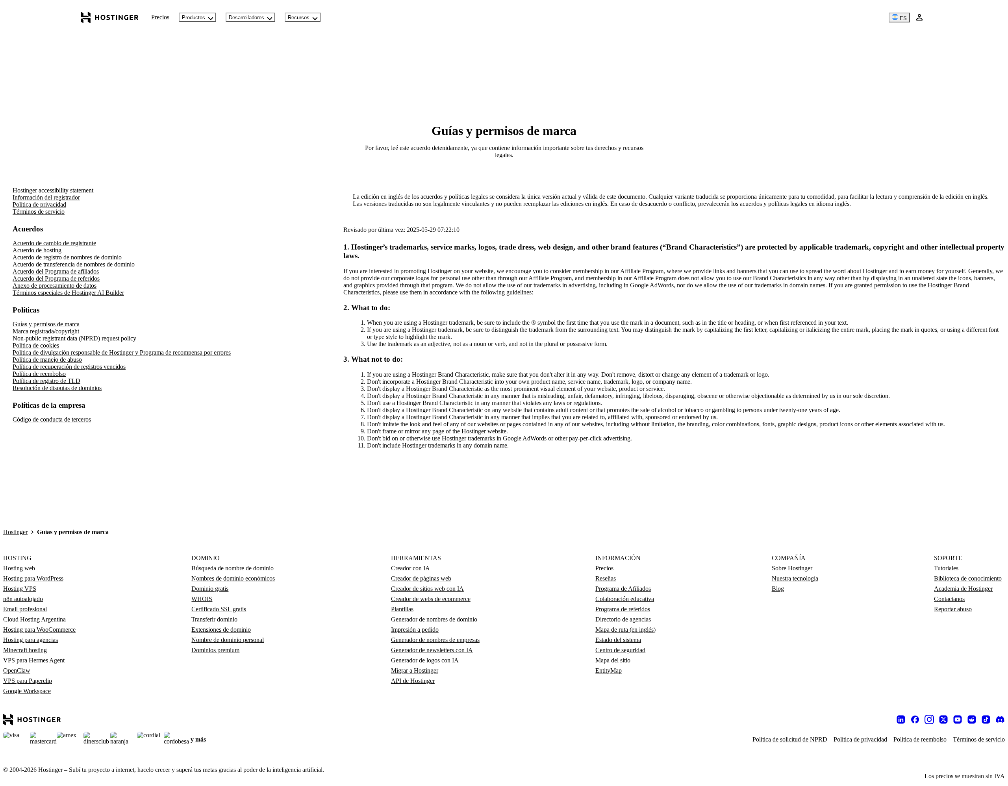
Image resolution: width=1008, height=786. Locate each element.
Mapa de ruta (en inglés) (625, 629)
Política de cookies (36, 345)
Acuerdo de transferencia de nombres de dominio (74, 264)
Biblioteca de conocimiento (968, 578)
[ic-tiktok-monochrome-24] (986, 719)
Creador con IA (410, 568)
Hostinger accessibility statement (53, 190)
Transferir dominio (214, 619)
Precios (160, 17)
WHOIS (201, 599)
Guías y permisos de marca (46, 324)
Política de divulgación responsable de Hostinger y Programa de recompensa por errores (122, 352)
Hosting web (19, 568)
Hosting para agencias (30, 639)
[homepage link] (110, 17)
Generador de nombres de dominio (434, 619)
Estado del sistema (618, 639)
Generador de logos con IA (425, 660)
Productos (193, 17)
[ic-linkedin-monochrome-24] (901, 719)
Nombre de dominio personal (227, 639)
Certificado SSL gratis (218, 609)
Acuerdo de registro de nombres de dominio (67, 257)
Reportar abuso (953, 609)
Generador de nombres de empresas (435, 639)
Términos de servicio (39, 211)
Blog (778, 588)
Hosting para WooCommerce (39, 629)
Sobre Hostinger (792, 568)
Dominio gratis (209, 588)
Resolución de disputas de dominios (57, 388)
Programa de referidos (622, 609)
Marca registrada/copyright (46, 331)
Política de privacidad (39, 204)
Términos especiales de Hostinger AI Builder (68, 292)
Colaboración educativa (624, 599)
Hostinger (15, 532)
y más (198, 739)
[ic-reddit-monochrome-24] (971, 719)
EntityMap (608, 670)
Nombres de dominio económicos (233, 578)
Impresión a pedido (415, 629)
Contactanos (949, 599)
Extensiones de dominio (221, 629)
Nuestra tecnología (795, 578)
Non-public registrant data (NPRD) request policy (74, 338)
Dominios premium (215, 650)
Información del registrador (46, 197)
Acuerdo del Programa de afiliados (56, 271)
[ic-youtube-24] (957, 719)
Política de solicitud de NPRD (789, 739)
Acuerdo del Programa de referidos (56, 278)
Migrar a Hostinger (414, 670)
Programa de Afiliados (623, 588)
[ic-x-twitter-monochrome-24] (943, 719)
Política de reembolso (39, 373)
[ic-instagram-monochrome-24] (929, 719)
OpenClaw (16, 670)
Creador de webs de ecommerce (431, 599)
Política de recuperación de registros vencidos (69, 366)
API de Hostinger (413, 680)
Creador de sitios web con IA (427, 588)
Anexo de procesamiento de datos (54, 285)
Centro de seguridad (620, 650)
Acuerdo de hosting (37, 250)
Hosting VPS (19, 588)
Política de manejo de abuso (47, 359)
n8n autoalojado (23, 599)
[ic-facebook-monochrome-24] (915, 719)
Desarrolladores (246, 17)
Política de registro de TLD (46, 380)
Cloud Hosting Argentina (34, 619)
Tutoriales (946, 568)
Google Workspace (27, 691)
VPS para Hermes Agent (34, 660)
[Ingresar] (919, 17)
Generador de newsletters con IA (432, 650)
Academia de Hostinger (963, 588)
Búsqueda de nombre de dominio (232, 568)
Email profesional (25, 609)
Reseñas (605, 578)
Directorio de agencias (623, 619)
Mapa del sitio (612, 660)
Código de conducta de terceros (52, 419)
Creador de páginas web (421, 578)
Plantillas (402, 609)
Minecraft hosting (25, 650)
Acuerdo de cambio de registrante (54, 243)
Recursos (298, 17)
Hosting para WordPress (33, 578)
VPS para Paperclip (27, 680)
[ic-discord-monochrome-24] (1000, 719)
